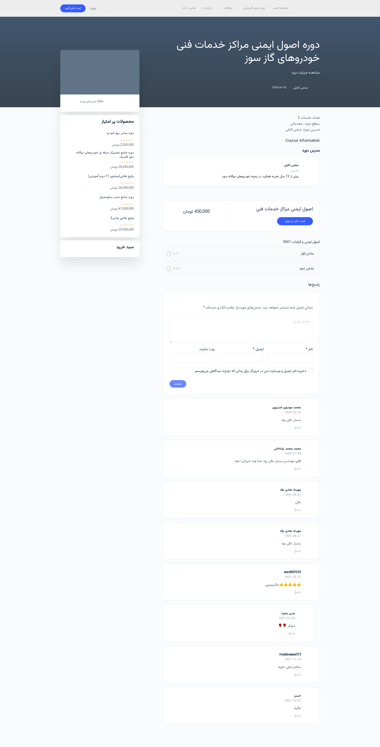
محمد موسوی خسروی (286, 407)
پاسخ (297, 427)
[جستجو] (115, 8)
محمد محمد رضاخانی (287, 448)
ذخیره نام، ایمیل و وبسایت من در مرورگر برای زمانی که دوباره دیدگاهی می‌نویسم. (250, 371)
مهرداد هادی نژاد (290, 490)
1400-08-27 (292, 495)
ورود (93, 8)
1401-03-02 (286, 618)
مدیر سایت (288, 613)
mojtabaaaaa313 (290, 654)
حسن (297, 695)
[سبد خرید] (103, 8)
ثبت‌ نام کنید (73, 8)
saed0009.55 (292, 572)
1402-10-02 (292, 701)
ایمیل (258, 349)
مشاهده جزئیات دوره (305, 72)
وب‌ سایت (206, 349)
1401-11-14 (292, 659)
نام (309, 349)
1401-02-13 (292, 577)
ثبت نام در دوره (295, 221)
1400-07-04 (292, 453)
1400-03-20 (292, 412)
